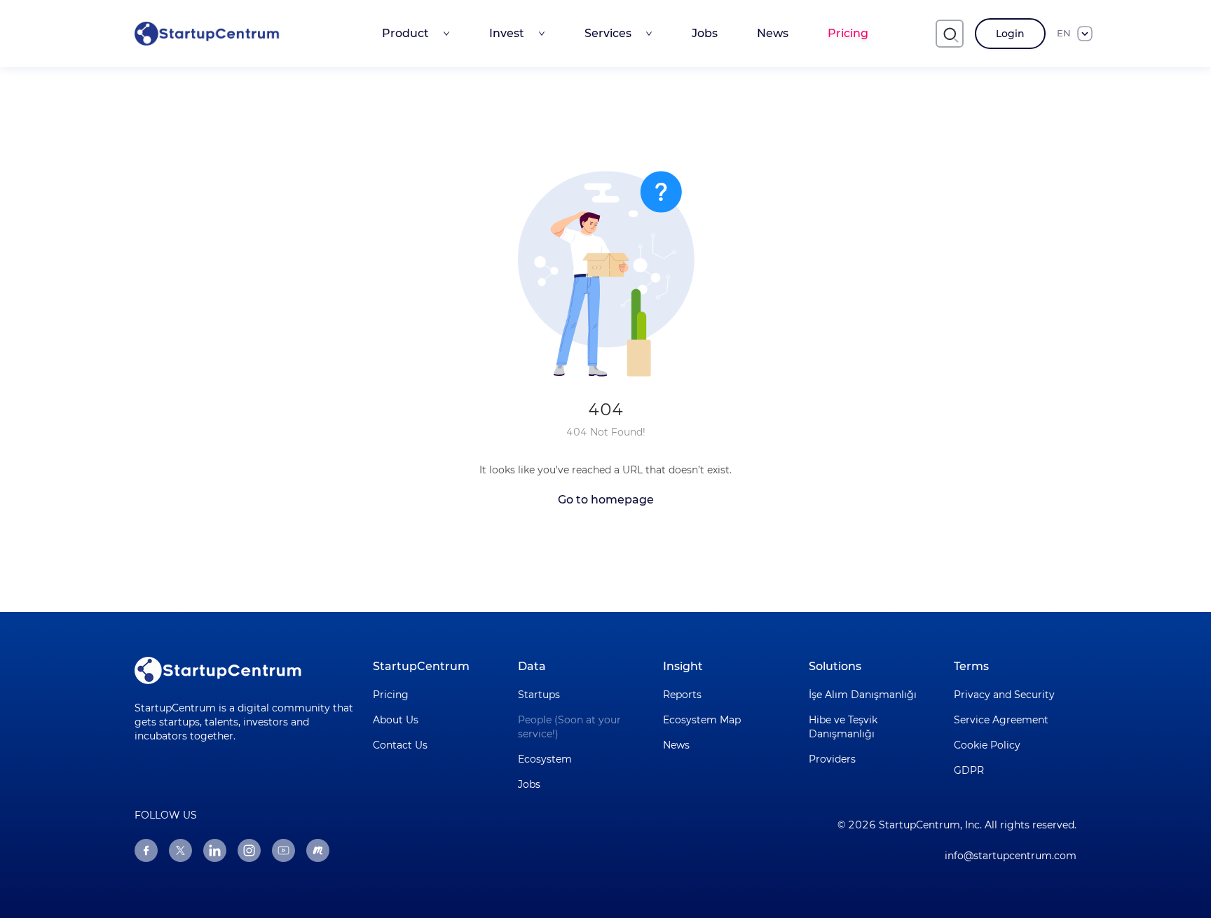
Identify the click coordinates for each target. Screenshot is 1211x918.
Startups (539, 694)
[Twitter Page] (180, 850)
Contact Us (400, 745)
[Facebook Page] (146, 850)
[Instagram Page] (249, 850)
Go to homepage (606, 499)
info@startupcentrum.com (1010, 855)
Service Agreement (1001, 720)
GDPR (969, 770)
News (772, 33)
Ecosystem (545, 759)
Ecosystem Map (702, 720)
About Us (395, 720)
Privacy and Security (1004, 694)
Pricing (848, 33)
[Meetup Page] (317, 850)
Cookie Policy (987, 745)
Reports (682, 694)
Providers (832, 759)
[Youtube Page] (283, 850)
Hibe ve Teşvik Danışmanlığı (843, 727)
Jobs (705, 33)
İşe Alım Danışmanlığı (863, 694)
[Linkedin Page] (214, 850)
